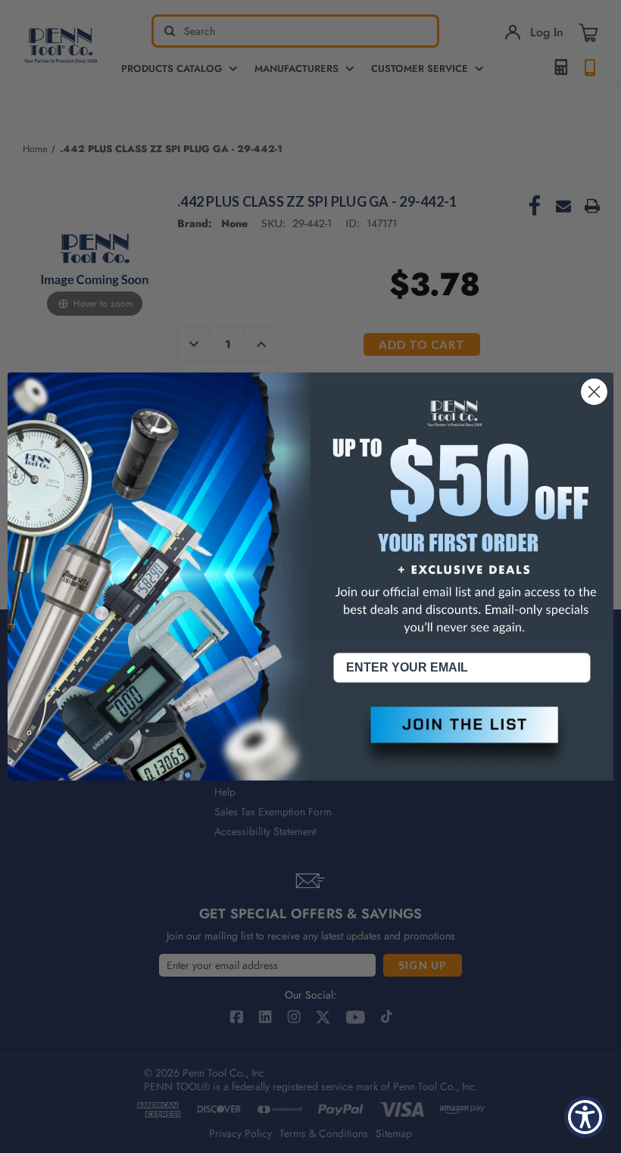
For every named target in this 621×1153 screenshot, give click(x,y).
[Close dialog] (594, 392)
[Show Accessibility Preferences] (585, 1117)
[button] (461, 737)
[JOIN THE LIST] (461, 737)
